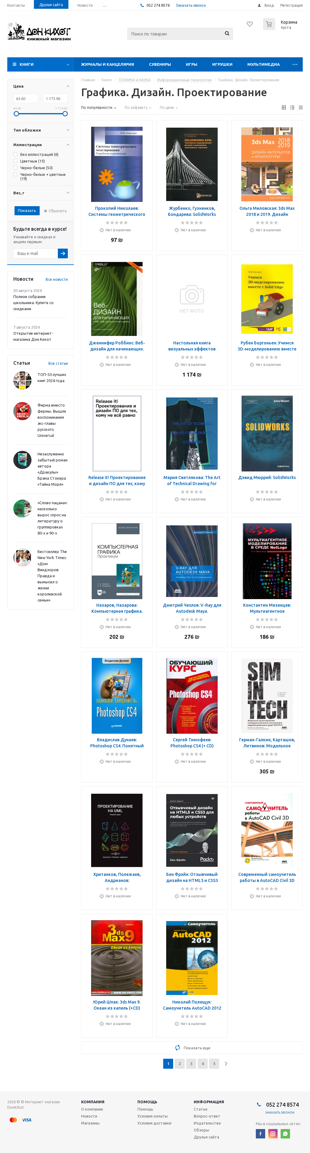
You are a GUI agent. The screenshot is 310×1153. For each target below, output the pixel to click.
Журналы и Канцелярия (107, 64)
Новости (89, 1116)
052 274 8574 (158, 5)
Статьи (200, 1109)
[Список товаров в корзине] (281, 28)
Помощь (147, 1102)
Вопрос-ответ (207, 1116)
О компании (92, 1109)
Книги (27, 64)
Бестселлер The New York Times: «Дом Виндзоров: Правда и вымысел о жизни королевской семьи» (52, 575)
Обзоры (201, 1130)
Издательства (207, 1123)
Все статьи (58, 363)
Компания (92, 1102)
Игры (191, 64)
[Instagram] (273, 1133)
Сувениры (160, 64)
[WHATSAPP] (285, 1133)
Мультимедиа (263, 64)
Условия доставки (154, 1123)
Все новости (57, 279)
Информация (209, 1102)
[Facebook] (260, 1133)
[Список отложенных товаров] (250, 26)
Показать (27, 210)
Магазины (90, 1123)
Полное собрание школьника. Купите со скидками (33, 302)
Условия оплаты (152, 1116)
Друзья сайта (206, 1137)
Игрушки (222, 64)
